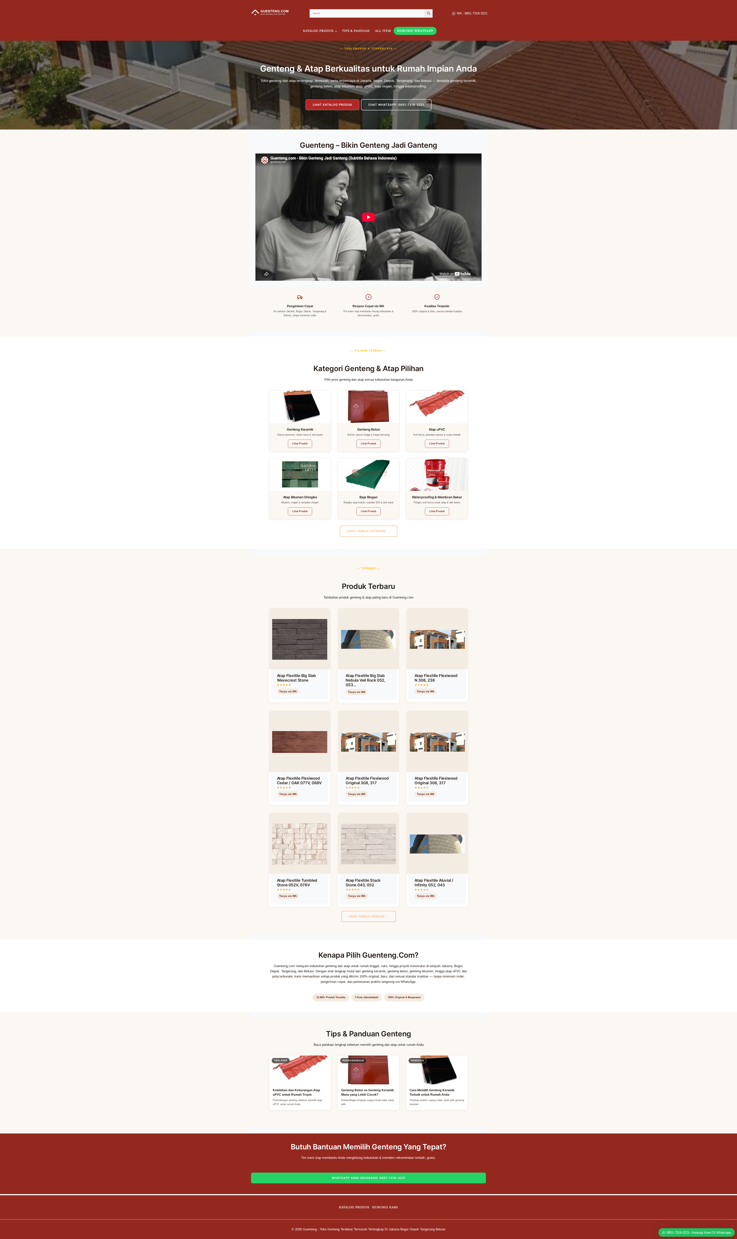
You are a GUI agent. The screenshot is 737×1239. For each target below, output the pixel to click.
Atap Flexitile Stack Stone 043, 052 (363, 882)
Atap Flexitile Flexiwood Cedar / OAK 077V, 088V (299, 780)
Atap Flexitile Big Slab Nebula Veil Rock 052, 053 (365, 680)
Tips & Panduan (356, 31)
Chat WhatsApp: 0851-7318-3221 (396, 104)
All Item (383, 31)
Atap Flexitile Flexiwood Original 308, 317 (367, 780)
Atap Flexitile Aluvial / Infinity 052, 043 (434, 882)
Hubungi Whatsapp (415, 31)
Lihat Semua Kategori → (368, 531)
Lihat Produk (300, 443)
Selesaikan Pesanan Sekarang (297, 700)
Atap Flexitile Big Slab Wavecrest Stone (296, 678)
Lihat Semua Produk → (369, 916)
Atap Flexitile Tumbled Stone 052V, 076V (297, 882)
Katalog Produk (354, 1207)
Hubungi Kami (385, 1207)
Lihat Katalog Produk (332, 104)
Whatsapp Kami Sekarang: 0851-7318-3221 (368, 1178)
